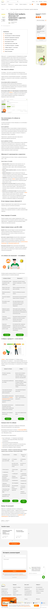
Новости (33, 1)
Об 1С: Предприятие (40, 589)
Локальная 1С (20, 334)
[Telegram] (40, 17)
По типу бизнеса (39, 587)
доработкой (20, 514)
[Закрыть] (14, 598)
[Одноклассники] (38, 17)
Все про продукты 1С (6, 25)
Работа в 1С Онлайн (40, 591)
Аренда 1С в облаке (16, 587)
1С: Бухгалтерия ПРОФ (22, 429)
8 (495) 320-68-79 (4, 589)
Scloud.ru (11, 92)
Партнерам (40, 1)
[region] (36, 573)
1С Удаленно (38, 592)
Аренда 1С (8, 418)
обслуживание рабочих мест (13, 243)
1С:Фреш (3, 359)
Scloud (26, 192)
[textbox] (36, 573)
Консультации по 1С (28, 587)
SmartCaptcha (14, 577)
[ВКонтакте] (36, 17)
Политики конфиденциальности (20, 575)
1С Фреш (14, 589)
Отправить (14, 571)
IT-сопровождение (28, 591)
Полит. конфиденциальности (6, 607)
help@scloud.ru (4, 591)
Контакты (45, 1)
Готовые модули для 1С (17, 594)
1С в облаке (7, 334)
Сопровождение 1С (28, 592)
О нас (37, 1)
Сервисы (14, 592)
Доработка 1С (27, 589)
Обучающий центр (28, 594)
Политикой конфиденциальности (25, 606)
